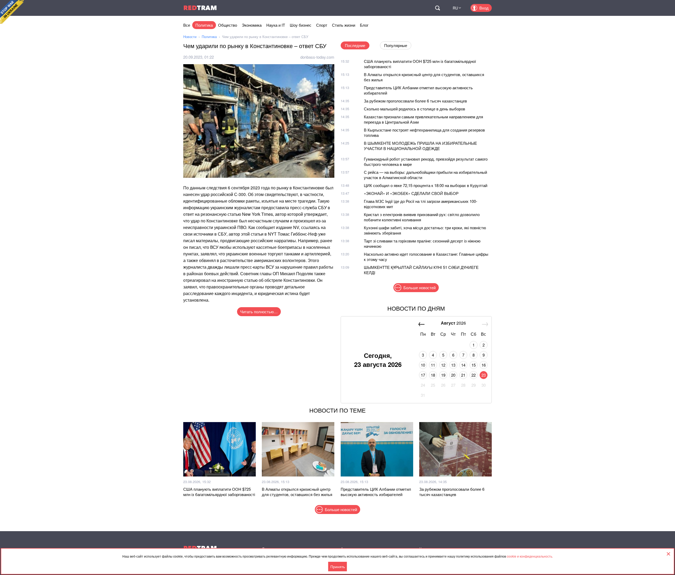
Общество (227, 25)
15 (473, 365)
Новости (189, 36)
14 (463, 365)
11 (433, 365)
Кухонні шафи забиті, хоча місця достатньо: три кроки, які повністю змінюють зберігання (425, 230)
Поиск (437, 8)
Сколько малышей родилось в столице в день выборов (414, 108)
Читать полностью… (259, 311)
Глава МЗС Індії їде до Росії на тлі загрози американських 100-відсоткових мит (420, 203)
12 (443, 365)
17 (423, 375)
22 (473, 375)
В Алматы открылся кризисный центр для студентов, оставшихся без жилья (424, 77)
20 (453, 375)
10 (423, 365)
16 (483, 365)
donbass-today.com (317, 57)
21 (463, 375)
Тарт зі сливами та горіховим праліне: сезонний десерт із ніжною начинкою (422, 243)
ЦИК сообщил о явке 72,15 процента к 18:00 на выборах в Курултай (425, 185)
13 (453, 365)
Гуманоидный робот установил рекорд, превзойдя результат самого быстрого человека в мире (426, 161)
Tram (200, 8)
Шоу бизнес (300, 25)
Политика (204, 25)
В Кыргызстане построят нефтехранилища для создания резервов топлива (424, 132)
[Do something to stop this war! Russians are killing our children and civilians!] (12, 12)
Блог (364, 25)
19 (443, 375)
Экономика (252, 25)
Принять (337, 566)
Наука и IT (275, 25)
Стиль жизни (343, 25)
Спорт (321, 25)
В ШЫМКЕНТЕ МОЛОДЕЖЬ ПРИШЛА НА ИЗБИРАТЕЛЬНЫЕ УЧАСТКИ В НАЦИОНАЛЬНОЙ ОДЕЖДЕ (420, 145)
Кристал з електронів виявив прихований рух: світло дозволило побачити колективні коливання (422, 217)
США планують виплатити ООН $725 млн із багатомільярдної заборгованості (420, 63)
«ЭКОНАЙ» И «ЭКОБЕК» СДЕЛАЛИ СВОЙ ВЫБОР (411, 193)
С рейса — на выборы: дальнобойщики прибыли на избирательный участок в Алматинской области (425, 174)
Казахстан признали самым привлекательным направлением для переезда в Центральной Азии (423, 119)
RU (455, 8)
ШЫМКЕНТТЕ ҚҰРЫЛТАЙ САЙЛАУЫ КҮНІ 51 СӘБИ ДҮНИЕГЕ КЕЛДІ (421, 269)
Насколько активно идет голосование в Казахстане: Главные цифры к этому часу (426, 256)
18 (433, 375)
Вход (484, 8)
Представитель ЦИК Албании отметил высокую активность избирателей (418, 90)
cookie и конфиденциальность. (530, 556)
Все (186, 25)
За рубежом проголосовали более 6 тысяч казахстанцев (415, 101)
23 (483, 375)
